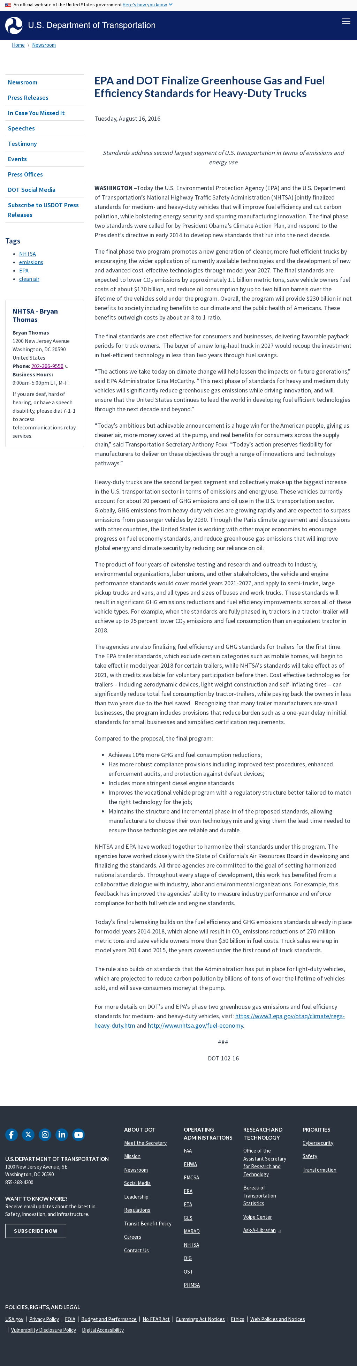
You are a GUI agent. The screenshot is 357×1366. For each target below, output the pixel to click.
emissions (31, 261)
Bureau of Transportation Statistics (259, 1195)
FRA (188, 1191)
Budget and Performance (109, 1319)
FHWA (190, 1164)
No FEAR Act (156, 1319)
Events (17, 159)
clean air (29, 278)
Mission (132, 1156)
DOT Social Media (31, 190)
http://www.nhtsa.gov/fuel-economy (195, 1025)
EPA (24, 270)
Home (18, 45)
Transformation (319, 1169)
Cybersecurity (318, 1143)
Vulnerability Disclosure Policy (43, 1330)
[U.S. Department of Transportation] (80, 25)
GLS (188, 1218)
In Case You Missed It (36, 113)
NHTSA (27, 253)
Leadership (136, 1196)
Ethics (237, 1319)
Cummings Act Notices (200, 1319)
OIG (188, 1258)
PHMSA (192, 1285)
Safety (310, 1156)
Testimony (22, 144)
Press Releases (28, 97)
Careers (132, 1236)
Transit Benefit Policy (148, 1223)
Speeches (21, 128)
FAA (188, 1150)
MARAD (192, 1231)
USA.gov (14, 1319)
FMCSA (191, 1177)
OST (188, 1271)
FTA (188, 1204)
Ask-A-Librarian (259, 1230)
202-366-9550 (47, 365)
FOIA (70, 1319)
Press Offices (25, 174)
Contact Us (136, 1250)
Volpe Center (257, 1217)
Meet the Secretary (145, 1143)
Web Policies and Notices (277, 1319)
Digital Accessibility (103, 1330)
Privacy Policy (44, 1319)
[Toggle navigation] (346, 21)
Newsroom (44, 45)
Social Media (137, 1183)
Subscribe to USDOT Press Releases (43, 209)
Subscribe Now (36, 1231)
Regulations (137, 1210)
